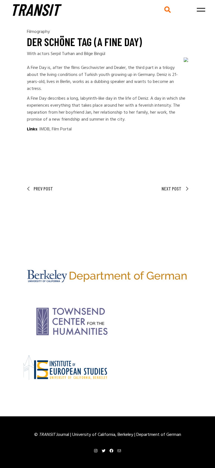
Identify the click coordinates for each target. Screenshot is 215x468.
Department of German (158, 434)
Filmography (38, 31)
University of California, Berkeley (103, 434)
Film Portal (62, 129)
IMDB (44, 129)
